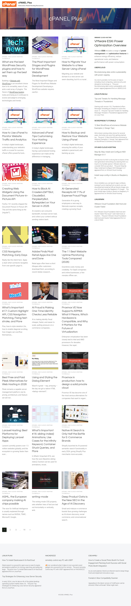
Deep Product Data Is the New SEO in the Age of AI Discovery (75, 500)
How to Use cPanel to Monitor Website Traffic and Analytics (15, 136)
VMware (99, 51)
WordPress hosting (16, 92)
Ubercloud (99, 67)
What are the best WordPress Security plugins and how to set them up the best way (14, 68)
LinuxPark (99, 199)
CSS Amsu (92, 556)
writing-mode (40, 496)
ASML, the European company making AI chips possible (14, 500)
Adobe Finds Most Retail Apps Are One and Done (44, 255)
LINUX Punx (7, 556)
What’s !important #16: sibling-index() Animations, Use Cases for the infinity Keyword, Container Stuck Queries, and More (44, 441)
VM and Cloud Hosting (105, 147)
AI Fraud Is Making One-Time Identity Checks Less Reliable (44, 311)
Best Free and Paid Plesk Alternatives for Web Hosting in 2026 (14, 381)
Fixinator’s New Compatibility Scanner (103, 578)
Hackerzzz (50, 556)
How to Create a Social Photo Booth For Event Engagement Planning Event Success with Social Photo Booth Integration (107, 563)
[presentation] (15, 45)
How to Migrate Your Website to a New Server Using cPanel (74, 65)
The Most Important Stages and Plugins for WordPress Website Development (44, 68)
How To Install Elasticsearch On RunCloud (18, 560)
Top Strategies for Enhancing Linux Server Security (22, 576)
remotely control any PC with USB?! (59, 560)
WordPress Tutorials (105, 121)
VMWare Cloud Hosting (102, 37)
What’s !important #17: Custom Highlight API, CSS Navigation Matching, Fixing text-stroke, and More (15, 314)
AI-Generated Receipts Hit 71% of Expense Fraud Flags (74, 192)
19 (24, 530)
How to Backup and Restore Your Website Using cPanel (75, 136)
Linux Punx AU (100, 94)
